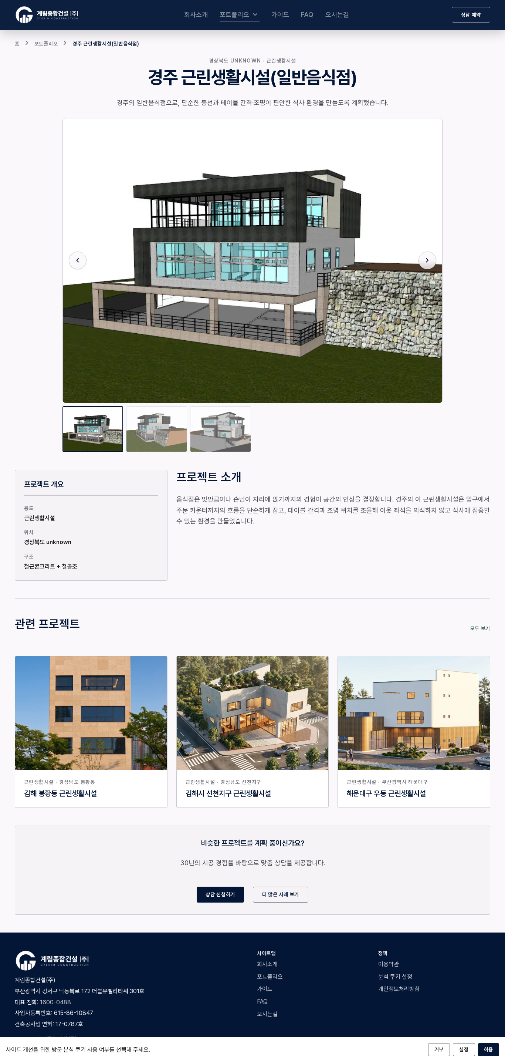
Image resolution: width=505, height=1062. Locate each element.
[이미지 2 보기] (156, 429)
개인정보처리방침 (399, 988)
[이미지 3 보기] (220, 429)
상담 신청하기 (220, 894)
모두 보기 (480, 628)
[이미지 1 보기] (92, 429)
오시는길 (337, 14)
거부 (439, 1049)
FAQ (307, 14)
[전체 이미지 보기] (253, 260)
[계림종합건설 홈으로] (48, 15)
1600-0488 (55, 1002)
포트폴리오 (240, 15)
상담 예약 (471, 15)
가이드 (280, 14)
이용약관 (388, 964)
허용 (488, 1049)
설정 (463, 1049)
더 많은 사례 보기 (280, 894)
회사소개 (196, 14)
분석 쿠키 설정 (395, 976)
